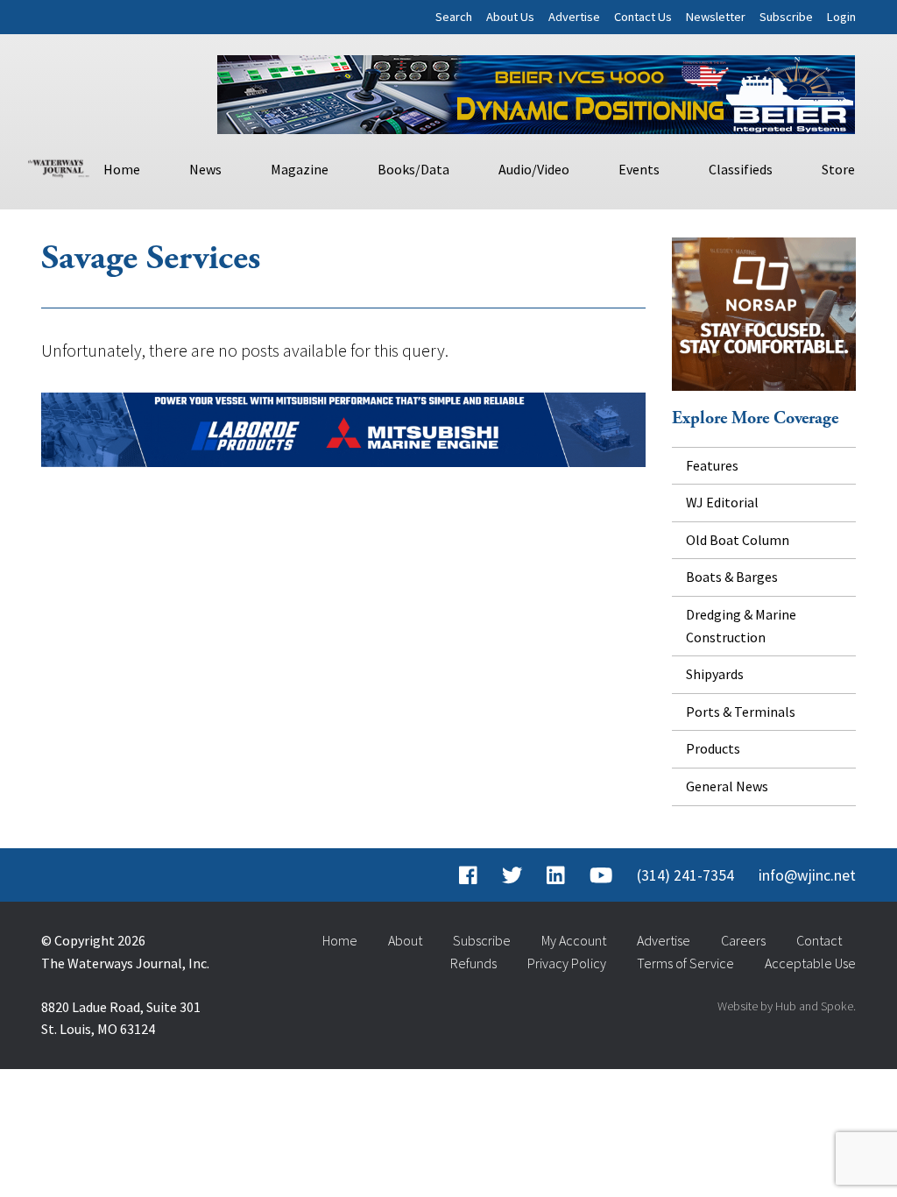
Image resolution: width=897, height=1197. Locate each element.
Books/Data (413, 169)
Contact (819, 940)
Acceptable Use (810, 963)
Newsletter (715, 17)
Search (453, 17)
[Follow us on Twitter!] (512, 875)
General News (727, 786)
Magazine (299, 169)
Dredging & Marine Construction (741, 626)
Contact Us (643, 17)
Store (838, 169)
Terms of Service (685, 963)
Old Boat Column (737, 540)
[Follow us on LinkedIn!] (556, 875)
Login (841, 17)
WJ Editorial (722, 502)
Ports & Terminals (740, 711)
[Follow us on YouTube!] (601, 875)
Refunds (473, 963)
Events (639, 169)
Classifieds (741, 169)
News (205, 169)
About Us (510, 17)
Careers (743, 940)
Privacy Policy (566, 963)
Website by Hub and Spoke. (786, 1006)
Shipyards (715, 674)
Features (712, 465)
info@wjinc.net (807, 875)
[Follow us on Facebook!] (468, 875)
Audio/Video (533, 169)
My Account (573, 940)
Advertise (574, 17)
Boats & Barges (732, 576)
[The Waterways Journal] (58, 166)
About (405, 940)
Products (713, 748)
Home (121, 169)
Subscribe (786, 17)
